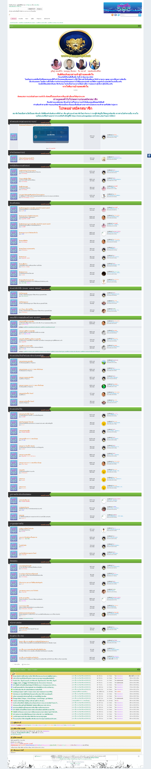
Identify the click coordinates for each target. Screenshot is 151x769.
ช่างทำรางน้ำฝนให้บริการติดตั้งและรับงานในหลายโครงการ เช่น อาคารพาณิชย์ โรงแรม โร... (35, 703)
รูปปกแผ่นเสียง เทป (24, 500)
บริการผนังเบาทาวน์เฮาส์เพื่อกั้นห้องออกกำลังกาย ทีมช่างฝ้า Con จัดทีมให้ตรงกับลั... (33, 714)
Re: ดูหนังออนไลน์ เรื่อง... (113, 628)
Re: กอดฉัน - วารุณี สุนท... (113, 454)
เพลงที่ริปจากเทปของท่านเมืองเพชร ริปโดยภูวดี (90, 351)
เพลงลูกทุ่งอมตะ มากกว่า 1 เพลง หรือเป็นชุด (31, 369)
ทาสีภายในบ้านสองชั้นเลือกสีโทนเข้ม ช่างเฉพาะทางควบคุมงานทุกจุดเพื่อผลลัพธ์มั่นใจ (33, 678)
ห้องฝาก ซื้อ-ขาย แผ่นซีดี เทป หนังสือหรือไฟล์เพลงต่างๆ (34, 641)
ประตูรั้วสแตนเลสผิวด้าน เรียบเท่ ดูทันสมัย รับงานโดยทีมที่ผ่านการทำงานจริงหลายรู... (33, 687)
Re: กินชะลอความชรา (113, 537)
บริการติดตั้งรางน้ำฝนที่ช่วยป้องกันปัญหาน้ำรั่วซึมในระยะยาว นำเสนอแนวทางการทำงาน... (35, 685)
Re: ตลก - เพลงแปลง (112, 500)
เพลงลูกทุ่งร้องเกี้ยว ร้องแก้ (26, 393)
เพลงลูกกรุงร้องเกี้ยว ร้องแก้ (26, 401)
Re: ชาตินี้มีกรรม (111, 187)
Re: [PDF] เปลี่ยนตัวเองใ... (113, 582)
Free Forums (77, 763)
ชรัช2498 (16, 743)
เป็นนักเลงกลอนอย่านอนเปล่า (27, 613)
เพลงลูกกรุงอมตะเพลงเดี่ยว (26, 377)
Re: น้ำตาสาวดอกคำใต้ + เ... (114, 232)
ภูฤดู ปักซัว (26, 743)
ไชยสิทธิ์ (21, 743)
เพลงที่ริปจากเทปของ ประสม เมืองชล (42, 351)
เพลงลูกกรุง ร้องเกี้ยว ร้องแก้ (26, 446)
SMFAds (72, 763)
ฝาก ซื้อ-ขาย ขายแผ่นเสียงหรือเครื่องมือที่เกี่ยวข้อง (32, 649)
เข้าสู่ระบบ (28, 5)
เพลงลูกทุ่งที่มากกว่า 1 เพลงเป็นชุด (28, 438)
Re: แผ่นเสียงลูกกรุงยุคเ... (113, 331)
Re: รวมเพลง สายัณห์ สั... (113, 438)
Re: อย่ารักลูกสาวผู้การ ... (113, 322)
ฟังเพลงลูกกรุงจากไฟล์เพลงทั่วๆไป (28, 232)
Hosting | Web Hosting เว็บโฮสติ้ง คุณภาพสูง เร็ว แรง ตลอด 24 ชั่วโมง (76, 759)
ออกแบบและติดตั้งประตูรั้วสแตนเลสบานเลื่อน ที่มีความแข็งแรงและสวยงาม (31, 707)
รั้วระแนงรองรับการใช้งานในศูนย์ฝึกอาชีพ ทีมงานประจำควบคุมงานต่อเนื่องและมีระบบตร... (35, 718)
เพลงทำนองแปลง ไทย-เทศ (26, 422)
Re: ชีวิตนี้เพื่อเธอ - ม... (113, 248)
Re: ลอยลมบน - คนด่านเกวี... (114, 240)
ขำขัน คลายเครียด (24, 598)
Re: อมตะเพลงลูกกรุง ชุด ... (114, 462)
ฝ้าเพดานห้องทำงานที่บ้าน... (114, 657)
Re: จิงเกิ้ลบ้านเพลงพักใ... (113, 136)
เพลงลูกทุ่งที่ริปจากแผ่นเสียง (26, 321)
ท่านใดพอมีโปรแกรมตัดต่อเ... (114, 195)
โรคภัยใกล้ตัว (22, 545)
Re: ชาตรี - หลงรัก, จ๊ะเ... (113, 339)
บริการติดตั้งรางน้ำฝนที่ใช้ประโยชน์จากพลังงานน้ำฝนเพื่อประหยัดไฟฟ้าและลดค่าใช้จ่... (34, 709)
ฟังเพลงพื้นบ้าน (23, 264)
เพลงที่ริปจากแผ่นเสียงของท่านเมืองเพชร (31, 327)
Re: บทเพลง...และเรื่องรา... (114, 508)
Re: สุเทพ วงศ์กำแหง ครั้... (113, 385)
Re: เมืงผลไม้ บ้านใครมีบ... (113, 613)
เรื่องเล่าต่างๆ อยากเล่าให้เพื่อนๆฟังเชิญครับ (30, 582)
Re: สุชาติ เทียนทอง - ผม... (113, 393)
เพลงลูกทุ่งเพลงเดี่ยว (24, 430)
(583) (61, 725)
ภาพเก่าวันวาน (111, 590)
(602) (71, 725)
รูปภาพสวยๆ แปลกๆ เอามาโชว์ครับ (28, 590)
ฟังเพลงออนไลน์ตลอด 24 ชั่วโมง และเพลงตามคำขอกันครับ (35, 125)
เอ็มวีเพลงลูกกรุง (23, 302)
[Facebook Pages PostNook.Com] (115, 14)
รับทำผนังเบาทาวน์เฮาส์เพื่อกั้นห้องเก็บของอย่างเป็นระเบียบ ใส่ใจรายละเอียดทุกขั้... (33, 694)
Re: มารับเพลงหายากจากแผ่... (114, 641)
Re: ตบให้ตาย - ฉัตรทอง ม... (114, 430)
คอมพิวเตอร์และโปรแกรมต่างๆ (27, 170)
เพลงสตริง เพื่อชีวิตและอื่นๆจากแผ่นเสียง (30, 339)
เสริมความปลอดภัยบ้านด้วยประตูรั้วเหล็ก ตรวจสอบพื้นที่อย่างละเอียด (29, 696)
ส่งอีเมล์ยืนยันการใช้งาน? (15, 6)
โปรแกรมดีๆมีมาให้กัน (25, 178)
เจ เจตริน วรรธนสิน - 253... (114, 470)
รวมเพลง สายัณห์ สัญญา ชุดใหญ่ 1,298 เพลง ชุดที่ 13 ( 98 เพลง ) (28, 700)
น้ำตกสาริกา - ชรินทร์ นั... (113, 224)
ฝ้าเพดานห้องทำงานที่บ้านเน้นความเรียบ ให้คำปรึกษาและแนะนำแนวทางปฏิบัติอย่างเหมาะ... (35, 676)
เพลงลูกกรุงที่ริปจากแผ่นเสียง (27, 331)
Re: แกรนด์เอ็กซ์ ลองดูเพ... (114, 649)
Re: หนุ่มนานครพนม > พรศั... (114, 264)
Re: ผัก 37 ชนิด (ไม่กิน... (113, 553)
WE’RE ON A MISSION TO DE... (115, 158)
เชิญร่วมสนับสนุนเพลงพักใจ (26, 158)
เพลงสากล (22, 478)
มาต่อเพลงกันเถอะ (24, 507)
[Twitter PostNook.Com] (118, 14)
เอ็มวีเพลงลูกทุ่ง (23, 293)
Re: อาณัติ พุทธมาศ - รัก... (113, 446)
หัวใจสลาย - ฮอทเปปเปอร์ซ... (114, 422)
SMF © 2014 (74, 761)
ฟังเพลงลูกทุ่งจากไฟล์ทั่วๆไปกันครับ (28, 216)
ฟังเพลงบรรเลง (23, 272)
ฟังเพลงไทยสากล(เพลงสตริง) (27, 248)
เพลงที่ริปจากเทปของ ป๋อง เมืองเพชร (72, 351)
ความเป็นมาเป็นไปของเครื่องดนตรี (28, 574)
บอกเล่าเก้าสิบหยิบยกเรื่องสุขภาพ (28, 537)
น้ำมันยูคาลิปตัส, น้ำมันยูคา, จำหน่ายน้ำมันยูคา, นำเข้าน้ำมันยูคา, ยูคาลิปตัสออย (33, 698)
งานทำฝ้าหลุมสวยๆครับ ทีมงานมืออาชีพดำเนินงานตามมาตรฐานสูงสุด (30, 716)
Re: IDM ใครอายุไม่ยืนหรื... (114, 171)
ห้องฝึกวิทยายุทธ (23, 186)
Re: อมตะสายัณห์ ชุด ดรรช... (114, 369)
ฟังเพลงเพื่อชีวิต (23, 240)
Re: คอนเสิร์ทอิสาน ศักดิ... (113, 216)
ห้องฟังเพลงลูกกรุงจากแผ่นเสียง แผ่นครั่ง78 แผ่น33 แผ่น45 (35, 224)
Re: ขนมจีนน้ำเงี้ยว (112, 606)
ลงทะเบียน (36, 5)
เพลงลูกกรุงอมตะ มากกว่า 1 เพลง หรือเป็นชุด (31, 385)
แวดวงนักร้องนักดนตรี (25, 566)
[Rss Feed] (112, 14)
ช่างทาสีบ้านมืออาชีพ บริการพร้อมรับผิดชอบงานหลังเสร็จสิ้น (27, 689)
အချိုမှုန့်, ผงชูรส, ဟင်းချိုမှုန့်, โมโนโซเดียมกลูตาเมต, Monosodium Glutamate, (32, 683)
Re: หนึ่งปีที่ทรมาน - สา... (113, 414)
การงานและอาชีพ (24, 606)
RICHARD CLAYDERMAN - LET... (115, 486)
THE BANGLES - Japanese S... (115, 478)
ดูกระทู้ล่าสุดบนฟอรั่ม (16, 734)
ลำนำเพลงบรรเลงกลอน (28, 618)
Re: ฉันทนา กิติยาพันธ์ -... (113, 377)
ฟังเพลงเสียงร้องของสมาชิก (26, 280)
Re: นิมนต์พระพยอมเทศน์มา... (114, 598)
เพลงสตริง (22, 470)
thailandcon (120, 676)
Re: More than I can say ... (114, 256)
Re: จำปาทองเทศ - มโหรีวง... (114, 272)
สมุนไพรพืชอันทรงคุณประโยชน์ (27, 553)
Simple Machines (80, 761)
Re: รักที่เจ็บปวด (111, 361)
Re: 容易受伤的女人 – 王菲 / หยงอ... (116, 516)
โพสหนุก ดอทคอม (95, 757)
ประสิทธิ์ (31, 743)
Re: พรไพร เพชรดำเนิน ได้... (114, 566)
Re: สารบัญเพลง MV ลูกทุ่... (114, 294)
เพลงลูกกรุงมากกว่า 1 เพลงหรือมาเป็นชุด (30, 462)
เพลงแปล (21, 515)
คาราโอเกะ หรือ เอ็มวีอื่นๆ (26, 309)
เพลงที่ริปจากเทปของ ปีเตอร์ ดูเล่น (57, 351)
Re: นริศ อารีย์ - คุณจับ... (113, 401)
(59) (34, 725)
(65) (29, 725)
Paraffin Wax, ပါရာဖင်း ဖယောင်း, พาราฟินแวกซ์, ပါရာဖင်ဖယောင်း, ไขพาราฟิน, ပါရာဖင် (34, 680)
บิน (117, 700)
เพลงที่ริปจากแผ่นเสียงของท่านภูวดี (47, 327)
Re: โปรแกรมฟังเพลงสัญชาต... (114, 179)
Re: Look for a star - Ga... (113, 310)
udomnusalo (120, 680)
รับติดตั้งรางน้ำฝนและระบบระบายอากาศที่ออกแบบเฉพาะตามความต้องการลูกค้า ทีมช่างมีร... (35, 712)
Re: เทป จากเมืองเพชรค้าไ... (114, 346)
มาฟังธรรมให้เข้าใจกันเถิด (26, 528)
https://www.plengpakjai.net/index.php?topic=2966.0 (93, 116)
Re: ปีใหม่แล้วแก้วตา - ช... (113, 208)
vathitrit (119, 691)
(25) (24, 725)
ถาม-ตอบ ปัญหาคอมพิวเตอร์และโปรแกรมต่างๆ (31, 194)
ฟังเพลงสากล (22, 256)
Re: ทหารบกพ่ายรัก (112, 280)
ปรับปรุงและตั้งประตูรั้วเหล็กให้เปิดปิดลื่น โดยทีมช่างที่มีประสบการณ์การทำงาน (32, 705)
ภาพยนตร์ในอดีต (23, 627)
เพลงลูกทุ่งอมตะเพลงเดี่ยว (26, 361)
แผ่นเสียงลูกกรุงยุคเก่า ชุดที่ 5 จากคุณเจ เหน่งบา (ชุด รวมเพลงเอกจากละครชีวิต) (32, 691)
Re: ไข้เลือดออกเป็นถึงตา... (114, 545)
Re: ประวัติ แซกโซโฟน (113, 574)
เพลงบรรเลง (22, 486)
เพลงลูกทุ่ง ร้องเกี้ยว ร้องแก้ (26, 414)
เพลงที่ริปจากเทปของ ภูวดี (28, 351)
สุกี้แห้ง (12, 743)
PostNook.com (60, 757)
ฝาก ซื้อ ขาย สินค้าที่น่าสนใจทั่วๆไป (28, 657)
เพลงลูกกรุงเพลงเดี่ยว (25, 454)
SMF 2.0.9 (69, 761)
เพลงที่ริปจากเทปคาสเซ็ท (26, 346)
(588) (51, 725)
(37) (42, 725)
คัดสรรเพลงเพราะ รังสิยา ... (114, 302)
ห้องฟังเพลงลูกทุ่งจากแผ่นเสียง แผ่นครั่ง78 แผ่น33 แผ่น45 (34, 208)
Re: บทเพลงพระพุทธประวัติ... (114, 529)
